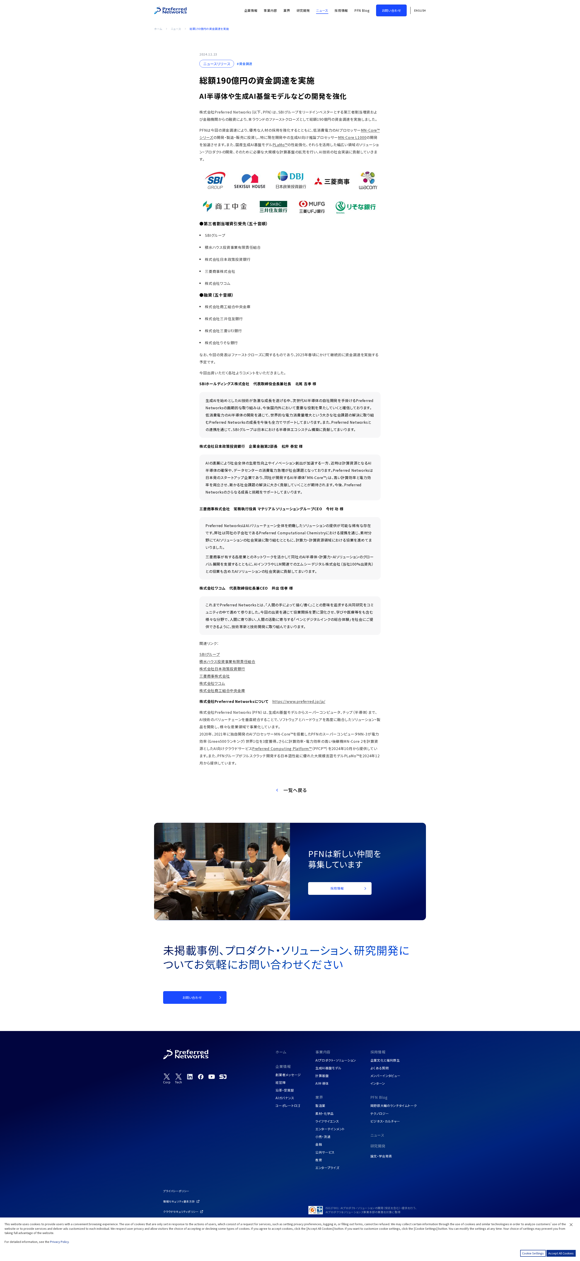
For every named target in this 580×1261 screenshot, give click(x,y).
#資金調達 (244, 64)
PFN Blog (379, 1097)
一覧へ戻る (295, 790)
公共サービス (325, 1152)
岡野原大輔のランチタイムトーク (393, 1106)
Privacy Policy (59, 1241)
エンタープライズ (327, 1168)
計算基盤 (322, 1076)
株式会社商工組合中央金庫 (222, 690)
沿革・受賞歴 (285, 1090)
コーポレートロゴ (288, 1106)
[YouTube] (211, 1076)
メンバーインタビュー (385, 1076)
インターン (377, 1083)
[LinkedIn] (190, 1076)
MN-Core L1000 (352, 137)
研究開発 (378, 1146)
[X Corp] (166, 1078)
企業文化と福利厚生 (385, 1060)
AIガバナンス (285, 1098)
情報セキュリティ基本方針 (179, 1201)
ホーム (158, 29)
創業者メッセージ (288, 1075)
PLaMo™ (280, 144)
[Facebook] (201, 1076)
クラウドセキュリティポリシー (180, 1211)
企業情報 (283, 1066)
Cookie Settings (533, 1253)
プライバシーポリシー (176, 1191)
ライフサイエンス (327, 1121)
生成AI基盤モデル (328, 1068)
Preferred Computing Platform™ (282, 748)
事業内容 (323, 1052)
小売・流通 (323, 1137)
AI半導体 (322, 1083)
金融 (318, 1144)
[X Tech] (178, 1078)
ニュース (176, 29)
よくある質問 (379, 1068)
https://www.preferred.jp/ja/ (298, 701)
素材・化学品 (324, 1113)
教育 (318, 1160)
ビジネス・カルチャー (385, 1121)
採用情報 (378, 1052)
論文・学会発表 (381, 1156)
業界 (319, 1097)
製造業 (320, 1106)
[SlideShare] (223, 1076)
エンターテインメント (330, 1129)
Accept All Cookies (561, 1253)
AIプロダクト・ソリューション (335, 1060)
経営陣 (280, 1082)
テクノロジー (379, 1113)
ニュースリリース (216, 63)
